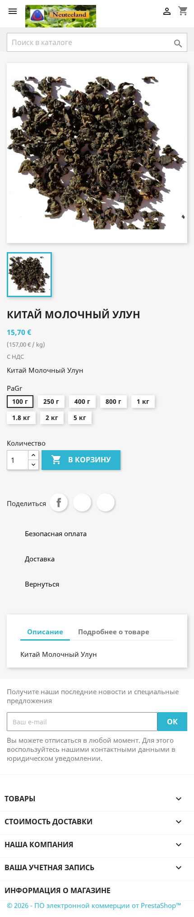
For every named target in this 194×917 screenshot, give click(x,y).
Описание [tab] (45, 631)
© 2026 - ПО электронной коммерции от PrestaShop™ (94, 905)
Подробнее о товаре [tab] (113, 631)
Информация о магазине (58, 890)
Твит (82, 502)
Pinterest (106, 502)
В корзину (81, 459)
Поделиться (59, 502)
